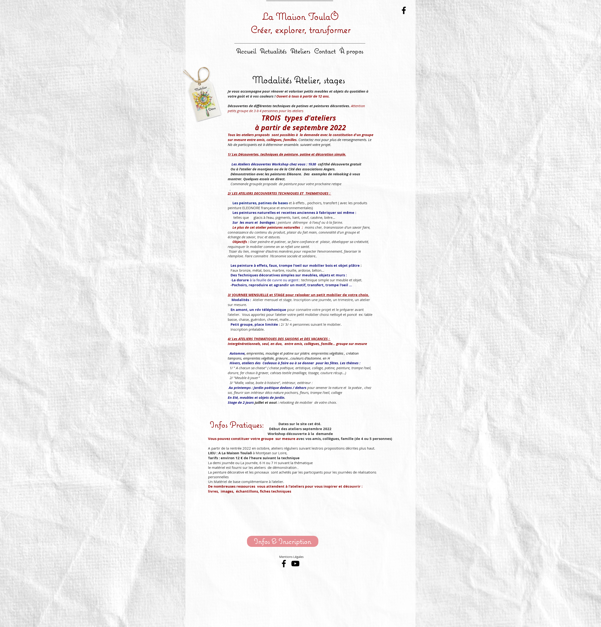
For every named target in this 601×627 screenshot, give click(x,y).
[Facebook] (404, 10)
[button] (300, 49)
